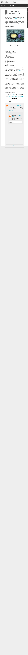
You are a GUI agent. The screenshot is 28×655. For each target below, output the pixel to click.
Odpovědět (11, 110)
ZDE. (20, 70)
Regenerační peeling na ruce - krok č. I (15, 12)
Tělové (18, 96)
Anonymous (11, 105)
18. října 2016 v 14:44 (18, 105)
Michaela (13, 94)
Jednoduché (11, 96)
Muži (16, 96)
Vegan (21, 96)
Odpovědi (12, 113)
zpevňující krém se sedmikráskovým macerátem (14, 19)
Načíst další (14, 145)
